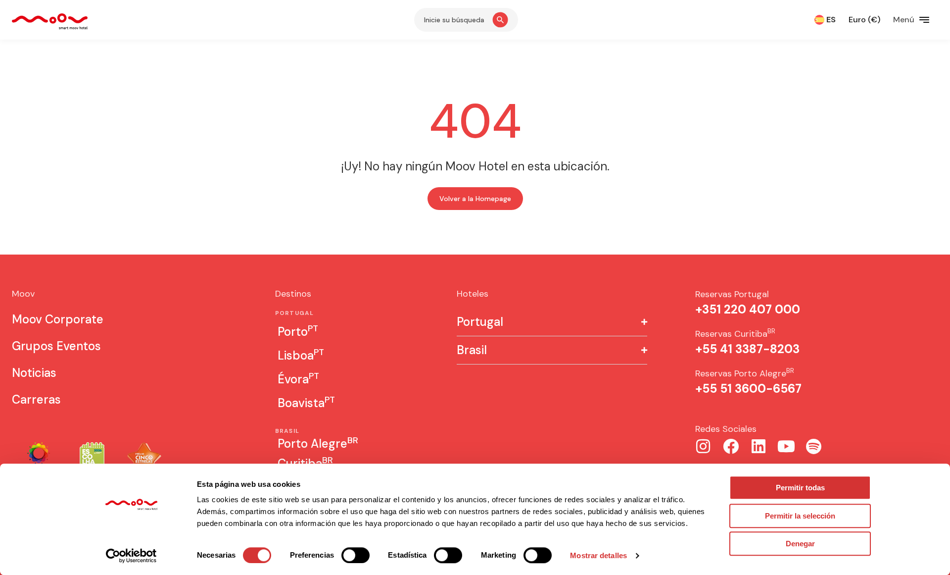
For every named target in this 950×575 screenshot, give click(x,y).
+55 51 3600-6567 (748, 388)
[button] (552, 322)
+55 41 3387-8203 (747, 349)
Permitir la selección (800, 516)
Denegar (800, 543)
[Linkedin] (758, 446)
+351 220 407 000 (747, 309)
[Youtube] (786, 446)
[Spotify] (814, 446)
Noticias (34, 372)
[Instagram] (703, 446)
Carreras (36, 399)
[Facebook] (731, 446)
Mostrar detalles (598, 555)
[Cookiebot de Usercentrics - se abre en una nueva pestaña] (131, 555)
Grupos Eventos (56, 346)
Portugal (480, 322)
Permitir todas (800, 487)
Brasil (472, 350)
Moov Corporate (57, 319)
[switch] (355, 555)
